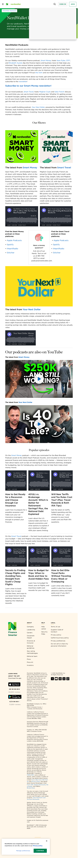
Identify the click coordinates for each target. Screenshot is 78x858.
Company (30, 626)
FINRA (29, 775)
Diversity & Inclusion (31, 642)
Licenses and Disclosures (34, 708)
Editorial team (32, 656)
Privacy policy (56, 635)
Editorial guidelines (30, 647)
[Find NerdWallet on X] (52, 680)
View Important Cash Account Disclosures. (36, 798)
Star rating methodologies (32, 652)
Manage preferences (23, 850)
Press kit (30, 662)
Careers (29, 632)
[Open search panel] (54, 4)
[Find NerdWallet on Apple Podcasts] (64, 680)
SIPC (32, 775)
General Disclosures (40, 784)
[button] (39, 379)
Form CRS (34, 780)
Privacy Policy (36, 781)
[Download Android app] (14, 697)
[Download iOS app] (14, 684)
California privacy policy (60, 638)
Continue (40, 850)
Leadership (31, 629)
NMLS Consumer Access (34, 707)
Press (29, 659)
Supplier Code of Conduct (57, 631)
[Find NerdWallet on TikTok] (67, 680)
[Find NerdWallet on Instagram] (60, 680)
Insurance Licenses (32, 726)
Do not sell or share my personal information (59, 645)
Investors (30, 665)
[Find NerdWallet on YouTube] (56, 680)
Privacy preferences (58, 641)
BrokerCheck (31, 788)
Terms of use (55, 626)
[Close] (46, 841)
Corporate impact (30, 637)
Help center (43, 628)
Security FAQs (44, 633)
